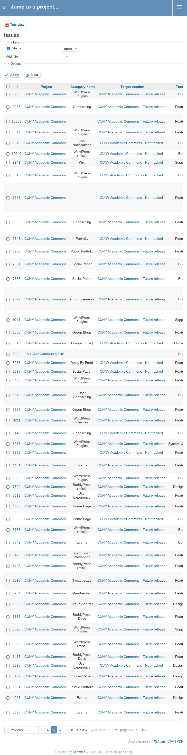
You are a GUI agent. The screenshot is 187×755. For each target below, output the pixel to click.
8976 (16, 363)
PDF (180, 741)
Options (15, 63)
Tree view (17, 25)
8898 (16, 371)
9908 (16, 197)
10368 (16, 121)
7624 (16, 487)
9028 (16, 107)
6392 (16, 604)
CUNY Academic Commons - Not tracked (131, 143)
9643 (16, 239)
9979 (16, 143)
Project (46, 87)
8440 (16, 433)
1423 (16, 566)
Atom (161, 741)
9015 (16, 343)
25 (132, 730)
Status (16, 48)
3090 (16, 580)
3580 (16, 332)
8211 (16, 420)
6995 (16, 519)
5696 (16, 712)
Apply (14, 75)
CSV (171, 741)
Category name (82, 87)
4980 (16, 506)
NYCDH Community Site (45, 354)
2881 (16, 687)
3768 (16, 251)
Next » (82, 730)
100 (144, 730)
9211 (16, 320)
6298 (16, 665)
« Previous (15, 730)
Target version (132, 87)
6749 (16, 542)
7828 (16, 452)
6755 (16, 530)
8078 (16, 444)
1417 (16, 657)
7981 (16, 264)
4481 (16, 465)
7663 (16, 279)
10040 (16, 154)
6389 (16, 617)
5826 (16, 629)
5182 (16, 676)
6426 (16, 555)
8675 (16, 395)
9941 (16, 162)
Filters (14, 42)
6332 (16, 644)
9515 (16, 175)
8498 (16, 380)
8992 (16, 354)
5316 (16, 495)
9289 (16, 94)
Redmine (79, 752)
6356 (16, 478)
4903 (16, 698)
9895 (16, 222)
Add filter (12, 56)
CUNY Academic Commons (45, 94)
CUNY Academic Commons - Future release (131, 94)
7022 (16, 299)
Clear (34, 75)
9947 (16, 132)
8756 (16, 409)
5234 (16, 593)
